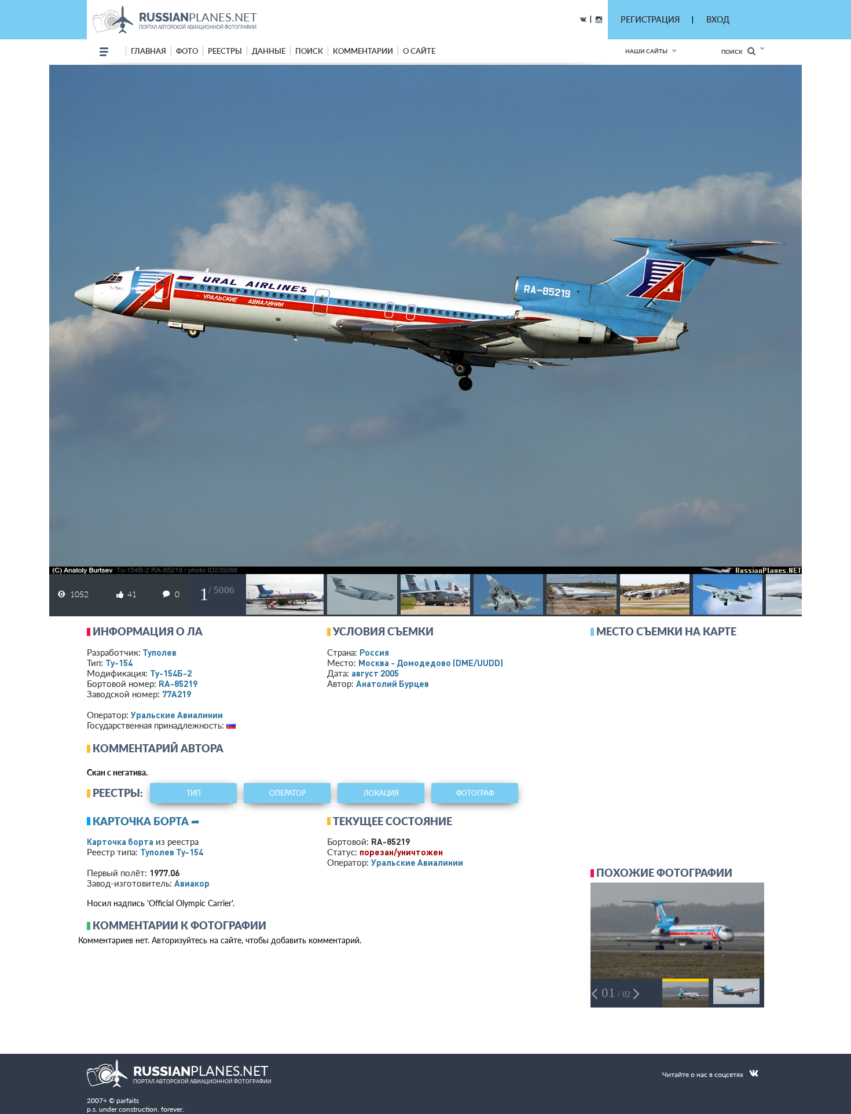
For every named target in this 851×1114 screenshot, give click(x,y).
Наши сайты (646, 50)
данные (268, 51)
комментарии (363, 51)
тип (193, 793)
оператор (287, 793)
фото (187, 51)
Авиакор (192, 883)
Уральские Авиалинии (177, 714)
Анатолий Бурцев (392, 683)
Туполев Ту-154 (171, 852)
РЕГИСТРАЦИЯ (650, 19)
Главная (148, 51)
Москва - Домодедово (430, 662)
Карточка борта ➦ (146, 821)
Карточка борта (120, 841)
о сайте (419, 51)
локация (381, 793)
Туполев (159, 652)
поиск (309, 51)
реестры (225, 51)
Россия (374, 652)
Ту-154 (119, 662)
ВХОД (717, 19)
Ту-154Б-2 (171, 673)
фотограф (475, 793)
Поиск (734, 51)
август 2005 (375, 673)
